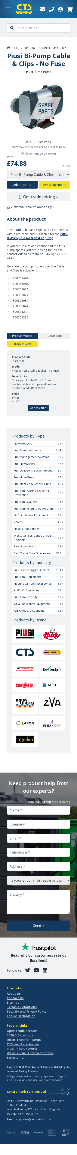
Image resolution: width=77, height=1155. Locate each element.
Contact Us (15, 998)
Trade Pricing (22, 343)
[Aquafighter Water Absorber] (25, 669)
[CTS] (25, 652)
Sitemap (13, 1002)
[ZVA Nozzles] (52, 703)
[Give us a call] (51, 9)
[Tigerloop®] (25, 739)
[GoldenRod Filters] (52, 652)
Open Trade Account (22, 1031)
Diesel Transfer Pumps (24, 1040)
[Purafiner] (52, 723)
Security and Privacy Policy (26, 1011)
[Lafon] (25, 723)
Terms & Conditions (22, 1007)
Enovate (33, 1071)
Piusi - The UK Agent (22, 1049)
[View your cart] (69, 9)
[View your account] (60, 9)
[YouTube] (36, 970)
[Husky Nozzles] (52, 634)
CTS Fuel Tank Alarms (23, 1044)
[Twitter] (27, 970)
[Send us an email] (42, 9)
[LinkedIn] (45, 970)
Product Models (22, 336)
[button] (8, 9)
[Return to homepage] (24, 9)
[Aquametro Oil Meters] (25, 703)
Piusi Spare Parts (34, 48)
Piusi (17, 230)
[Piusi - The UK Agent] (25, 634)
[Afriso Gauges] (52, 685)
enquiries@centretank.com (33, 1119)
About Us (14, 994)
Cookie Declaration (21, 1016)
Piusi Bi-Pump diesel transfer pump (37, 236)
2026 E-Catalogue (20, 1035)
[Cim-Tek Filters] (25, 685)
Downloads (54, 336)
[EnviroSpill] (52, 669)
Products (18, 48)
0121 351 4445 (28, 1114)
